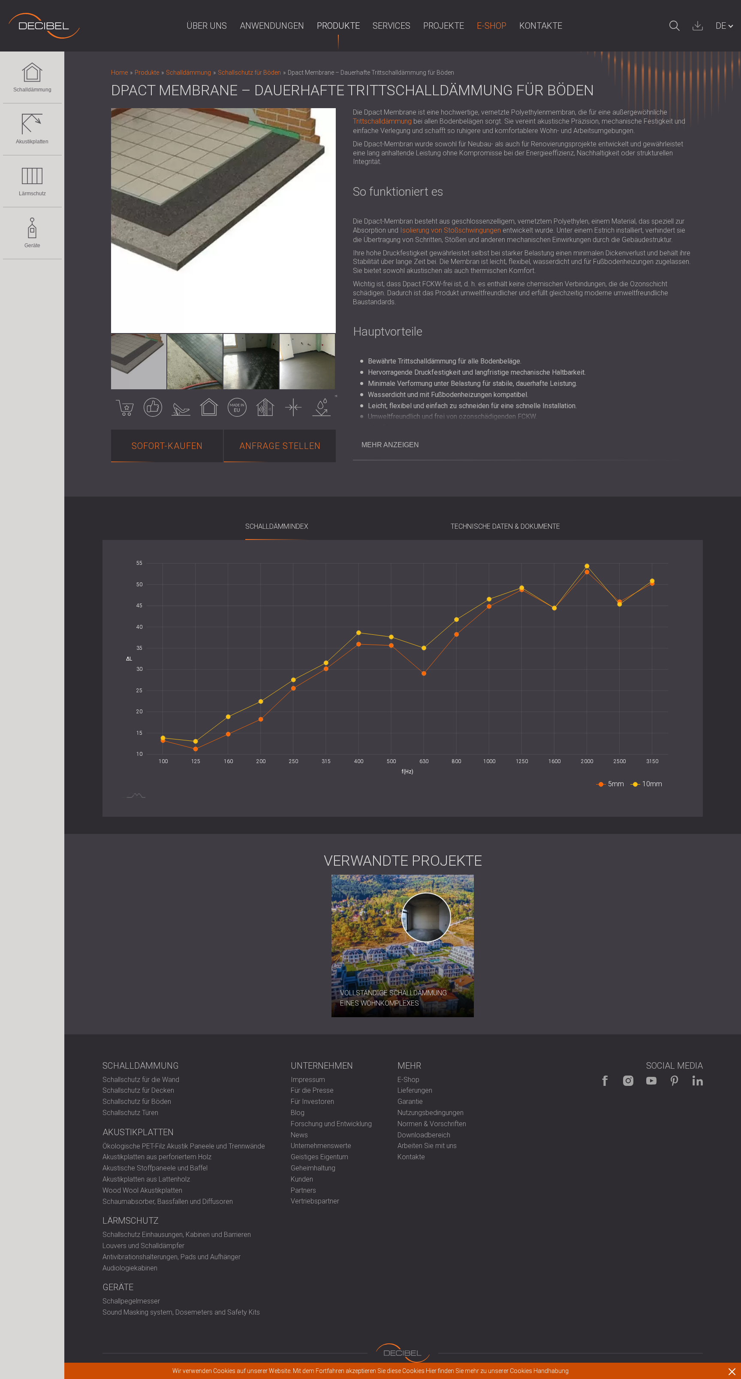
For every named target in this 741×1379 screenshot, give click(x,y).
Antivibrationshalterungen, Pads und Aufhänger (171, 1257)
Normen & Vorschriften (432, 1124)
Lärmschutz (32, 194)
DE (721, 26)
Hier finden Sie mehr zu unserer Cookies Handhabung (497, 1370)
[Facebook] (605, 1081)
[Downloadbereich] (698, 26)
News (299, 1135)
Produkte (338, 26)
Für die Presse (312, 1090)
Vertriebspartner (315, 1201)
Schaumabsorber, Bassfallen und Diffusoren (167, 1201)
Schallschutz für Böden (136, 1101)
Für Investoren (312, 1101)
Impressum (308, 1080)
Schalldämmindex (276, 526)
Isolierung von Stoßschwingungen (450, 230)
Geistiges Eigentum (319, 1157)
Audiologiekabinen (129, 1268)
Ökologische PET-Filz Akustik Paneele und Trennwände (183, 1146)
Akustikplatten (32, 142)
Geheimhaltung (313, 1168)
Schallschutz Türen (130, 1113)
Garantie (410, 1101)
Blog (297, 1113)
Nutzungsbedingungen (431, 1113)
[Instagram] (628, 1081)
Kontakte (540, 26)
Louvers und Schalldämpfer (143, 1246)
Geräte (32, 245)
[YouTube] (651, 1081)
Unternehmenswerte (321, 1146)
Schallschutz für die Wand (140, 1080)
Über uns (207, 26)
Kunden (302, 1179)
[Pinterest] (674, 1081)
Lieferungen (415, 1090)
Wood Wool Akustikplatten (142, 1190)
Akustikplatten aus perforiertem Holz (156, 1157)
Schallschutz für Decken (138, 1090)
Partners (303, 1190)
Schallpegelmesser (131, 1301)
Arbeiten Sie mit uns (427, 1146)
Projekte (443, 26)
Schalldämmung (32, 90)
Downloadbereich (424, 1135)
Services (391, 26)
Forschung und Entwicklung (331, 1124)
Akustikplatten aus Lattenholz (146, 1179)
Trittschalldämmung (382, 121)
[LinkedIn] (698, 1081)
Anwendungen (272, 26)
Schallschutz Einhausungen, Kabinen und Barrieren (176, 1234)
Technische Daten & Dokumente (505, 526)
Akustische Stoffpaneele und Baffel (155, 1168)
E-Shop (491, 26)
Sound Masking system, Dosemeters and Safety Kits (181, 1312)
